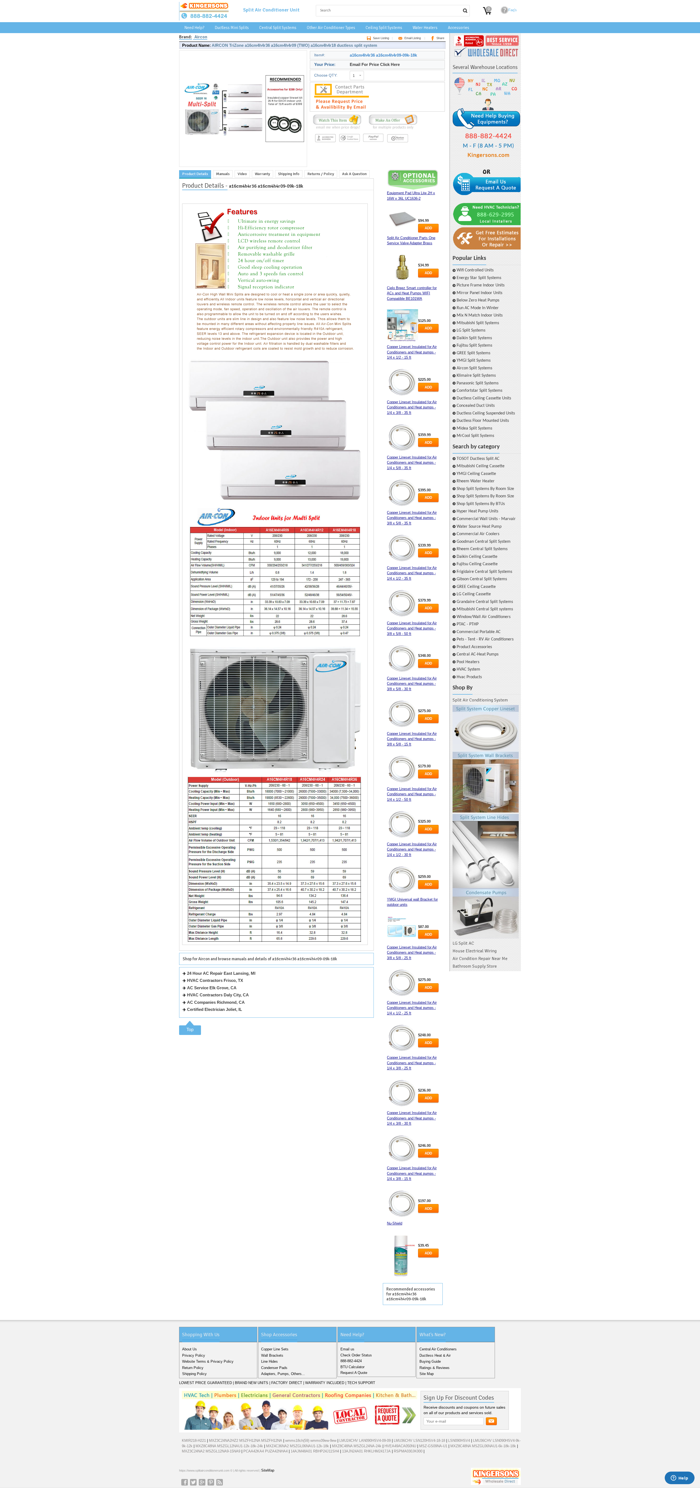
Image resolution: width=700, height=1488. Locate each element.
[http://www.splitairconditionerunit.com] (486, 822)
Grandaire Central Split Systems (485, 602)
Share (440, 38)
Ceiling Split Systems (384, 27)
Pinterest (211, 1482)
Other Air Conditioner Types (331, 27)
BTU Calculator (352, 1367)
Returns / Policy (320, 174)
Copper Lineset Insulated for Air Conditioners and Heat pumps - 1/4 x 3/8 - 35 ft (412, 407)
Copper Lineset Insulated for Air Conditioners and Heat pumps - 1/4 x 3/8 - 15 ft (412, 1173)
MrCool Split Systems (475, 436)
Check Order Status (356, 1355)
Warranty (262, 174)
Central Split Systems (277, 27)
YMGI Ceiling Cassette (476, 474)
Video (242, 174)
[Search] (465, 10)
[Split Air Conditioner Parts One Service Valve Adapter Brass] (402, 268)
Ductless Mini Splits (232, 27)
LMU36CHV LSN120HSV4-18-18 (419, 1440)
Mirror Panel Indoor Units (479, 293)
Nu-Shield (394, 1223)
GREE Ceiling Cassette (476, 587)
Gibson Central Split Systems (482, 579)
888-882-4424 (351, 1361)
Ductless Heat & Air (435, 1355)
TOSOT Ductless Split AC (478, 459)
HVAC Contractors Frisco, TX (215, 980)
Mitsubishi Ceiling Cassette (480, 466)
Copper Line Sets (274, 1349)
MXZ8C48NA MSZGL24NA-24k (356, 1446)
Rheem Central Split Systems (482, 549)
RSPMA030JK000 (408, 1451)
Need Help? (194, 27)
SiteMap (267, 1470)
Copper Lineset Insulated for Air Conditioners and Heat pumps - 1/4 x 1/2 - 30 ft (412, 849)
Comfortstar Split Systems (479, 390)
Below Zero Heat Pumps (478, 300)
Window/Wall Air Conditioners (484, 617)
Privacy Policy (193, 1355)
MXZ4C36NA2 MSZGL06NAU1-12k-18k (297, 1446)
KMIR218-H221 (194, 1440)
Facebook (184, 1482)
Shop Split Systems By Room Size (485, 489)
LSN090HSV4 (459, 1440)
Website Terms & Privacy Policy (208, 1361)
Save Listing (381, 38)
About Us (189, 1349)
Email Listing (412, 38)
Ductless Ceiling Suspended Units (486, 413)
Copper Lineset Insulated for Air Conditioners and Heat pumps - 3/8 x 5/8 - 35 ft (412, 517)
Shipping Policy (194, 1374)
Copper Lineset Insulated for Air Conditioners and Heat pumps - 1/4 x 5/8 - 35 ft (412, 462)
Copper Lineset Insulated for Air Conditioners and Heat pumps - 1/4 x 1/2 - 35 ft (412, 573)
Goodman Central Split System (484, 541)
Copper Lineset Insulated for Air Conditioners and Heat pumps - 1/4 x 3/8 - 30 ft (412, 1118)
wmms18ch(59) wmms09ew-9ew (310, 1440)
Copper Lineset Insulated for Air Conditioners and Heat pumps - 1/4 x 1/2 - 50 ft (412, 794)
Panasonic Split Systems (477, 383)
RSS (219, 1482)
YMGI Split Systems (474, 360)
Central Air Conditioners (438, 1349)
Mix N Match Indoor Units (480, 315)
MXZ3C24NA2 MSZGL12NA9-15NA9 (211, 1451)
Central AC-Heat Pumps (477, 654)
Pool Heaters (468, 662)
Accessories (458, 27)
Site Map (426, 1374)
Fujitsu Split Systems (474, 345)
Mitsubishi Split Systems (478, 323)
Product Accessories (474, 647)
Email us (347, 1349)
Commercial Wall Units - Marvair (486, 519)
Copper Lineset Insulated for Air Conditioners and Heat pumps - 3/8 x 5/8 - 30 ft (412, 683)
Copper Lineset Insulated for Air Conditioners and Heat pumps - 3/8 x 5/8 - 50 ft (412, 628)
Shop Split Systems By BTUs (481, 504)
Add (428, 228)
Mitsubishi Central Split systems (485, 609)
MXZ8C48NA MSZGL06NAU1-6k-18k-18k (483, 1446)
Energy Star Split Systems (479, 278)
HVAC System (468, 669)
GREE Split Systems (473, 353)
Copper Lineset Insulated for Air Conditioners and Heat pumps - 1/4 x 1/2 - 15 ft (412, 352)
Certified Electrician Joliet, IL (214, 1009)
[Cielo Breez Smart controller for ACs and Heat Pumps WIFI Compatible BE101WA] (402, 325)
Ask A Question (354, 174)
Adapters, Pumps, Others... (283, 1374)
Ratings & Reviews (434, 1368)
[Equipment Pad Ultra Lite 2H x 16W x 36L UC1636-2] (402, 218)
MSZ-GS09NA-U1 (433, 1446)
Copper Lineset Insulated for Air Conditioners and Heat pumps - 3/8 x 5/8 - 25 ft (412, 952)
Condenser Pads (274, 1368)
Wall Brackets (272, 1355)
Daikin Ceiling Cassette (477, 557)
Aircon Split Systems (474, 368)
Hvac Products (469, 677)
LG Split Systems (471, 330)
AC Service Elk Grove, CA (212, 987)
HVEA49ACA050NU (400, 1446)
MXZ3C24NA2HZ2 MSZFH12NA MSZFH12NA (245, 1440)
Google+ (202, 1482)
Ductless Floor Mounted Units (483, 421)
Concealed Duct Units (476, 406)
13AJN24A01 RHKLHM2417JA (366, 1451)
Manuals (223, 174)
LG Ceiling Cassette (474, 594)
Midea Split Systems (474, 428)
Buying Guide (430, 1361)
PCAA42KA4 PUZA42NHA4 (265, 1451)
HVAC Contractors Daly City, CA (218, 995)
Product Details (195, 174)
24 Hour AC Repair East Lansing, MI (221, 973)
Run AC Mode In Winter (478, 308)
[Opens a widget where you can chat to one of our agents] (679, 1478)
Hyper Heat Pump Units (477, 511)
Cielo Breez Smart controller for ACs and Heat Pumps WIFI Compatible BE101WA (412, 293)
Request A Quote (353, 1373)
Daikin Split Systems (474, 338)
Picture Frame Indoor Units (480, 285)
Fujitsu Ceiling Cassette (477, 564)
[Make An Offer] (392, 129)
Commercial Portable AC (479, 632)
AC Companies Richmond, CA (216, 1002)
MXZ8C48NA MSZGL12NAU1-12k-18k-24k (229, 1446)
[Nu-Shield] (402, 1256)
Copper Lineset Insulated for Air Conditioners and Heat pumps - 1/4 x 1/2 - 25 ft (412, 1007)
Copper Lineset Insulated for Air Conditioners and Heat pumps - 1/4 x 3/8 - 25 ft (412, 1062)
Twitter (193, 1482)
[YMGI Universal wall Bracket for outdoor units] (402, 928)
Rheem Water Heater (476, 481)
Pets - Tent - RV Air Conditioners (485, 639)
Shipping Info (288, 174)
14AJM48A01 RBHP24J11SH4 (315, 1451)
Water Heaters (425, 27)
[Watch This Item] (337, 129)
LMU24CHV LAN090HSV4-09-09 (365, 1440)
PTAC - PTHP (468, 624)
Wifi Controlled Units (475, 270)
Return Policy (192, 1368)
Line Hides (269, 1361)
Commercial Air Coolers (478, 534)
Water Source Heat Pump (479, 526)
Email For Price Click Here (375, 64)
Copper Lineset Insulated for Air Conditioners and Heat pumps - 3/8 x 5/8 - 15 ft (412, 739)
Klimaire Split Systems (476, 375)
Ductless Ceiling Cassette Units (484, 398)
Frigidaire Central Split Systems (484, 572)
